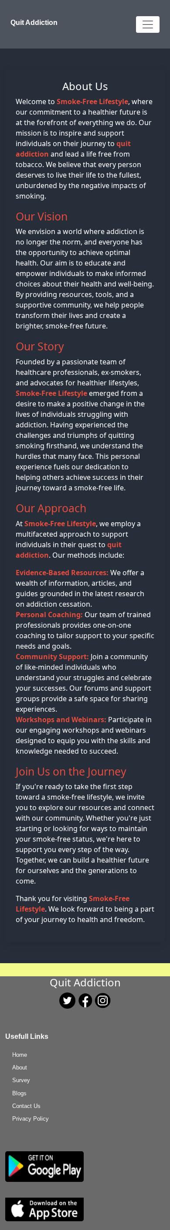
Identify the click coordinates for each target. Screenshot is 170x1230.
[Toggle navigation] (148, 24)
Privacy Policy (30, 1118)
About (19, 1067)
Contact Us (26, 1106)
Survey (21, 1080)
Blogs (19, 1093)
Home (19, 1055)
